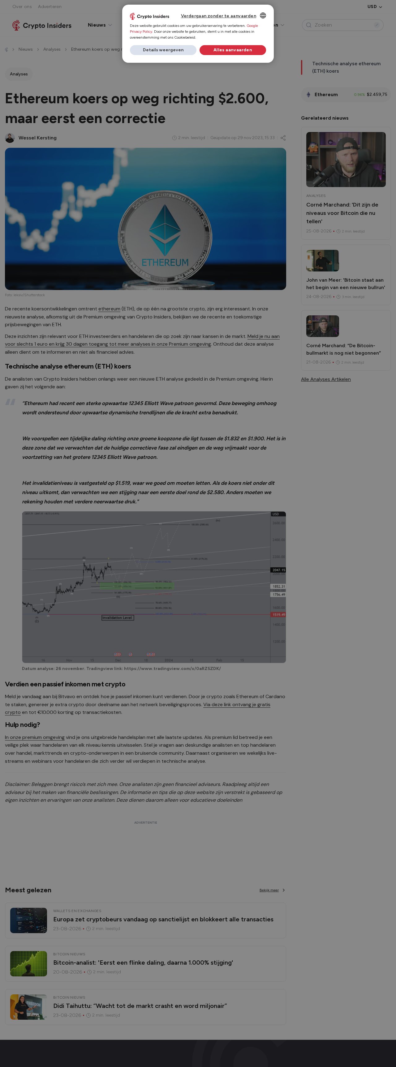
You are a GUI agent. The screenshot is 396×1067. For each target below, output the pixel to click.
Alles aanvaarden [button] (232, 50)
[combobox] (263, 15)
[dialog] (198, 34)
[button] (163, 50)
